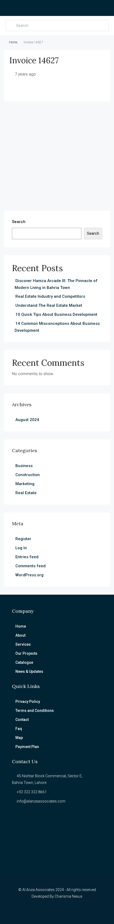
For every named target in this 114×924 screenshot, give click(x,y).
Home (13, 42)
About (20, 635)
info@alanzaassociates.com (41, 801)
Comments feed (30, 566)
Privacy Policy (27, 701)
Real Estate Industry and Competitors (50, 296)
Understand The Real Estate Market (48, 305)
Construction (27, 474)
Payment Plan (27, 747)
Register (23, 538)
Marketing (24, 483)
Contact (22, 719)
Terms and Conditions (34, 710)
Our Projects (26, 653)
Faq (18, 728)
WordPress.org (29, 575)
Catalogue (24, 662)
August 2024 (27, 419)
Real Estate (26, 492)
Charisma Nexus (68, 896)
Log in (21, 547)
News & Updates (29, 671)
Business (24, 465)
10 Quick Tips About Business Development (56, 314)
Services (23, 644)
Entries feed (26, 557)
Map (19, 738)
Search (18, 221)
